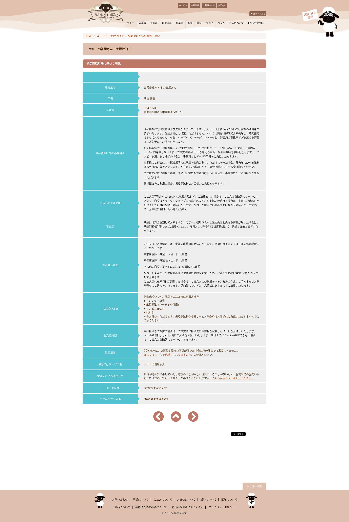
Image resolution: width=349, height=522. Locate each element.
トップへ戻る (254, 486)
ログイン (183, 5)
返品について (122, 507)
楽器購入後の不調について (151, 507)
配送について (229, 499)
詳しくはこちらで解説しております (165, 354)
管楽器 (142, 23)
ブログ (209, 23)
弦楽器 (154, 23)
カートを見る (259, 14)
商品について (141, 499)
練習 (199, 23)
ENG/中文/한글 (256, 23)
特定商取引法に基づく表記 (187, 507)
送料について (208, 499)
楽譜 (190, 23)
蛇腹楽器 (167, 23)
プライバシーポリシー (221, 507)
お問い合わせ (120, 499)
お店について (236, 23)
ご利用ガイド (209, 5)
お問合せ (222, 5)
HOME (89, 35)
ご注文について (163, 499)
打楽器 (179, 23)
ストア (130, 23)
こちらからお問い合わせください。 (233, 378)
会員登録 (195, 5)
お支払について (186, 499)
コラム (221, 23)
